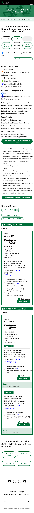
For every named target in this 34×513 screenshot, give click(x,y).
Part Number (27, 45)
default (6, 39)
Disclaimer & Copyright (17, 492)
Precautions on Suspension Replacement (17, 198)
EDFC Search (24, 463)
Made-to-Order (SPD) (9, 454)
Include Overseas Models (10, 53)
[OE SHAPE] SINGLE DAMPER (12, 219)
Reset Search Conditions (23, 59)
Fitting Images (25, 299)
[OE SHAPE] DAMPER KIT (10, 215)
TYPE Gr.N (24, 454)
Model (17, 39)
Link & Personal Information (13, 494)
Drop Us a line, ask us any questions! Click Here (17, 141)
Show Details (23, 301)
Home (3, 19)
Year (27, 39)
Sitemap (27, 494)
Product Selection (7, 45)
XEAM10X (17, 45)
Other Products (9, 463)
